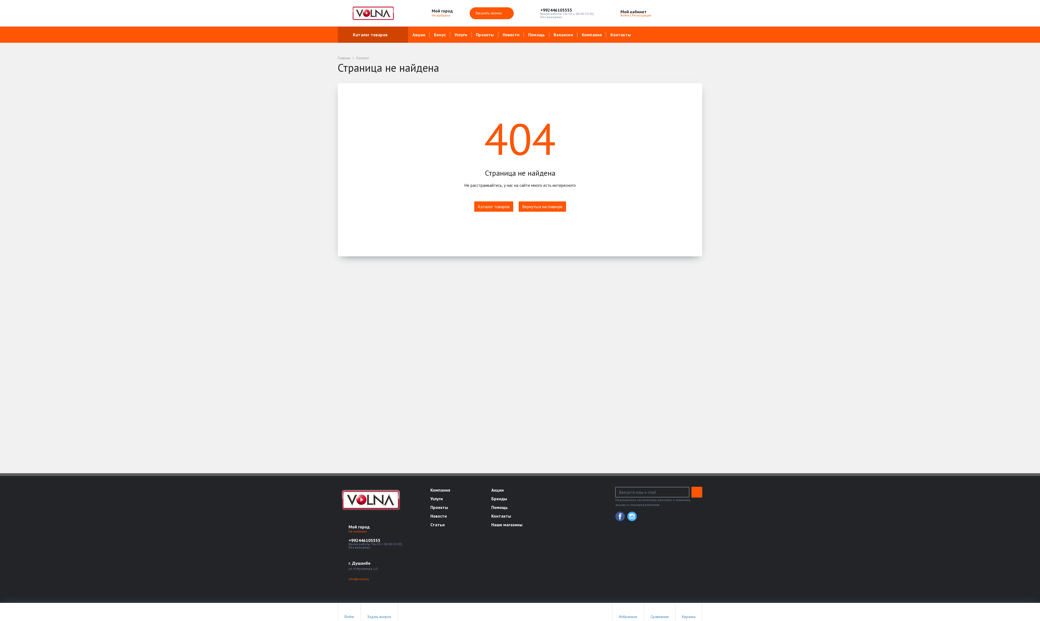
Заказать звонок (489, 13)
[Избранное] (668, 13)
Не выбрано (441, 15)
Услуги (460, 34)
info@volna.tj (359, 579)
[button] (567, 10)
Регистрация (641, 15)
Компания (592, 34)
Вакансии (563, 34)
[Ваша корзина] (693, 13)
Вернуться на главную (542, 206)
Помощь (536, 34)
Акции (418, 34)
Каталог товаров (370, 34)
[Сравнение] (681, 13)
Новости (511, 34)
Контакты (620, 34)
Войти (624, 15)
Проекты (485, 34)
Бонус (440, 34)
